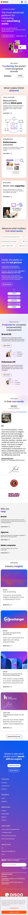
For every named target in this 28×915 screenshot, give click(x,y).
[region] (14, 905)
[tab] (14, 407)
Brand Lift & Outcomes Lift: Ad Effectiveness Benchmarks (12, 674)
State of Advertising (9, 592)
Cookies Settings (13, 908)
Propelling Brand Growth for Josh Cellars (13, 715)
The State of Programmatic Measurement (12, 633)
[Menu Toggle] (26, 2)
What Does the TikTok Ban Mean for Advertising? (12, 883)
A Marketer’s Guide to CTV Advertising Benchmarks (13, 879)
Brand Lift (4, 876)
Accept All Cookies (14, 912)
